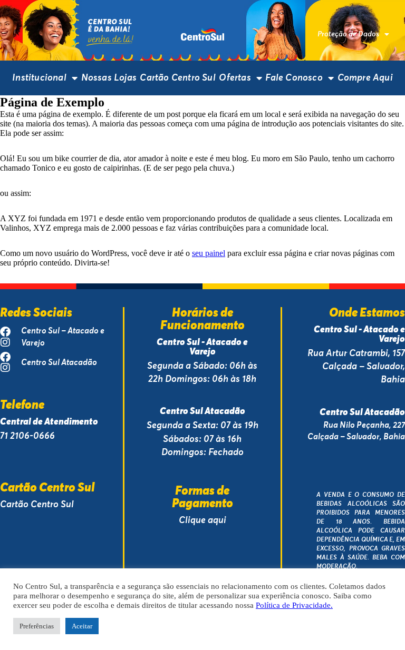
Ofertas (234, 77)
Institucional (39, 77)
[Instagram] (5, 342)
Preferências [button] (37, 626)
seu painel (208, 253)
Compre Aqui (365, 77)
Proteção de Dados (348, 34)
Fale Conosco (293, 77)
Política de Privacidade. (294, 605)
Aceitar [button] (82, 626)
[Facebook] (5, 332)
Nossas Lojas (109, 77)
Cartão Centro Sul (177, 77)
